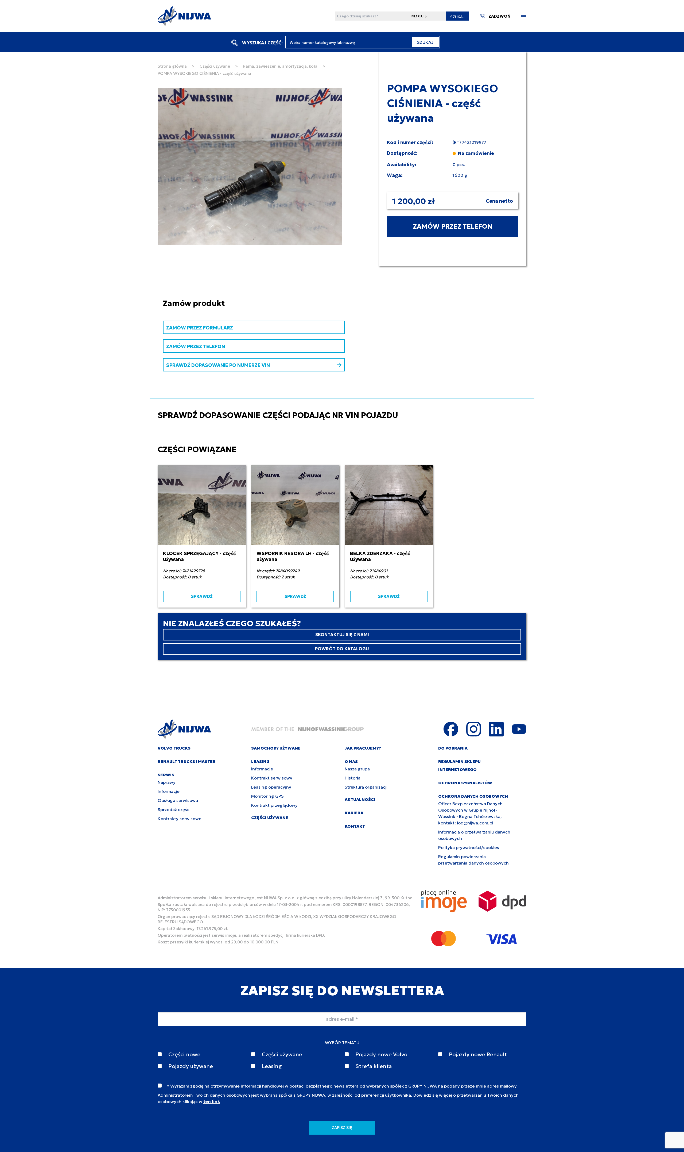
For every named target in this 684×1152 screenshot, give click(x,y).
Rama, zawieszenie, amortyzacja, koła (280, 66)
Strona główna (172, 66)
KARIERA (354, 812)
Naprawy (167, 782)
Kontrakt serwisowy (271, 778)
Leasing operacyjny (271, 787)
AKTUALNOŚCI (360, 799)
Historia (352, 778)
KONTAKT (355, 826)
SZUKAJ (457, 16)
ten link (211, 1101)
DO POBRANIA (453, 748)
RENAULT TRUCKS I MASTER (187, 761)
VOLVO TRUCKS (174, 748)
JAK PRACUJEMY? (363, 748)
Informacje (169, 791)
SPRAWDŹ (201, 596)
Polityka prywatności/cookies (468, 847)
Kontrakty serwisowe (179, 818)
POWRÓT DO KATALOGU (342, 648)
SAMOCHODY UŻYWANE (276, 748)
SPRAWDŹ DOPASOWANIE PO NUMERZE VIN (218, 365)
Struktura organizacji (366, 787)
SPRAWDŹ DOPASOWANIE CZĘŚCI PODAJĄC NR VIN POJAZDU (278, 415)
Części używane (215, 66)
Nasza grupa (357, 768)
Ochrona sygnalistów (465, 782)
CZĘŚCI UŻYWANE (269, 817)
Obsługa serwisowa (178, 800)
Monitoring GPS (267, 796)
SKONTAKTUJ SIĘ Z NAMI (342, 634)
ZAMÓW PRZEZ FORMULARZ (199, 328)
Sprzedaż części (174, 809)
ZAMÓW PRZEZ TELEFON (452, 226)
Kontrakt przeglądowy (274, 805)
